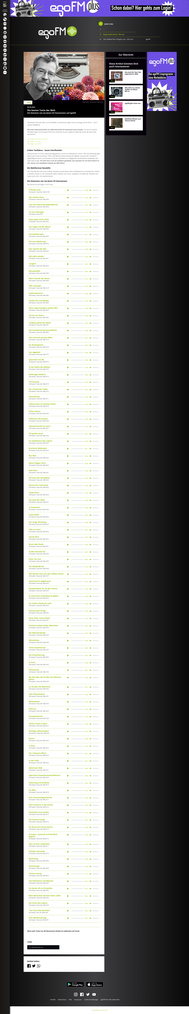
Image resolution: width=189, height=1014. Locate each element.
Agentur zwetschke (102, 1010)
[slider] (77, 190)
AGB (70, 1000)
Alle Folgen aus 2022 (34, 141)
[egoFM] (57, 38)
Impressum (78, 1000)
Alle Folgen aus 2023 (34, 144)
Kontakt (53, 1000)
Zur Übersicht (126, 54)
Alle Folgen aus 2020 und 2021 (37, 139)
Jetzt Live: (108, 24)
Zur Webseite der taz (36, 947)
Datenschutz (62, 1000)
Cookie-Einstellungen (91, 1000)
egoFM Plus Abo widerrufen (110, 1000)
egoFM (148, 39)
